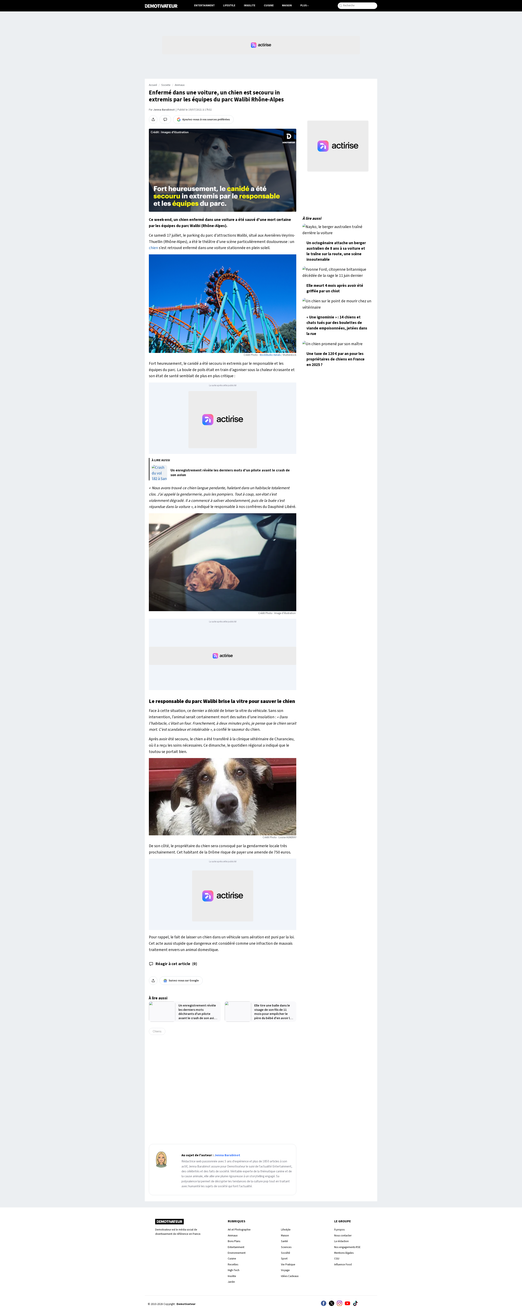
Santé (284, 1241)
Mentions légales (344, 1253)
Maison (287, 5)
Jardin (231, 1282)
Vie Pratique (288, 1264)
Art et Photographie (239, 1230)
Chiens (157, 1031)
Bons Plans (234, 1241)
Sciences (286, 1247)
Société (285, 1253)
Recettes (233, 1264)
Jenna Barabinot (164, 110)
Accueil (153, 85)
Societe (165, 85)
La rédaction (341, 1241)
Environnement (237, 1253)
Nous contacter (343, 1235)
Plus (303, 5)
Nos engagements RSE (347, 1247)
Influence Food (343, 1264)
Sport (284, 1258)
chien (153, 248)
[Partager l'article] (153, 119)
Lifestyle (229, 5)
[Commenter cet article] (165, 119)
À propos (339, 1230)
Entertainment (204, 5)
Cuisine (269, 5)
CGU (336, 1258)
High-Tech (233, 1270)
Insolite (249, 5)
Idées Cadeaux (290, 1276)
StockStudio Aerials (270, 355)
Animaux (180, 85)
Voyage (285, 1270)
